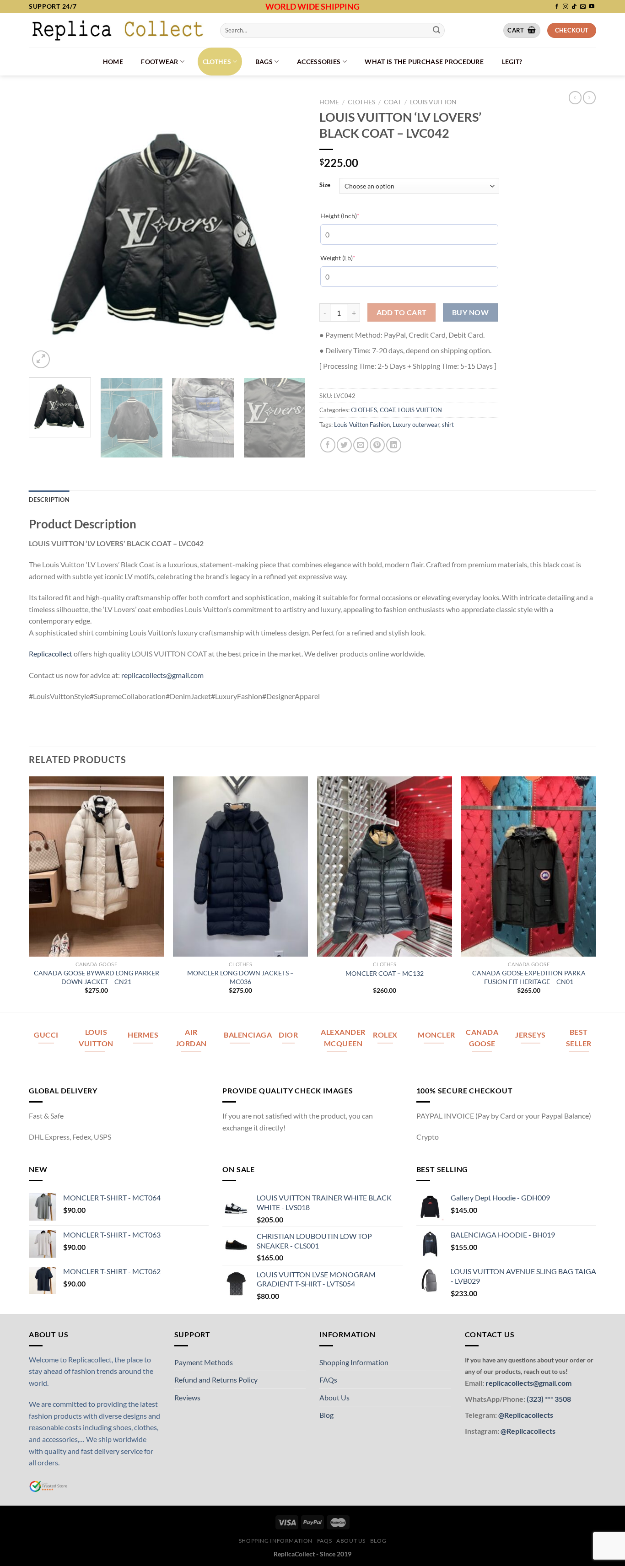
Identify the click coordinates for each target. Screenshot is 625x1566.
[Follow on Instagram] (565, 7)
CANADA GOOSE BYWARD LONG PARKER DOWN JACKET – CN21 (96, 977)
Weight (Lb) (351, 257)
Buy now (470, 312)
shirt (448, 424)
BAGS (264, 61)
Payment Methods (203, 1362)
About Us (334, 1397)
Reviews (187, 1397)
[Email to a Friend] (360, 444)
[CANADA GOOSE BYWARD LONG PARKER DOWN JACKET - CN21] (96, 866)
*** (549, 1398)
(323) (536, 1398)
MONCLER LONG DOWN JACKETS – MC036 (240, 977)
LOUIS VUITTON (433, 102)
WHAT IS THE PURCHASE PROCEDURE (424, 61)
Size (324, 185)
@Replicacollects (525, 1414)
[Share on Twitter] (344, 444)
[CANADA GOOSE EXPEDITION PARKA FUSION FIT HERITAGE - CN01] (528, 866)
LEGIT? (512, 61)
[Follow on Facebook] (557, 7)
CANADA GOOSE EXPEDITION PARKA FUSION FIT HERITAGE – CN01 (529, 977)
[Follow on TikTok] (574, 7)
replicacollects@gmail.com (162, 675)
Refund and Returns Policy (216, 1379)
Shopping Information (353, 1362)
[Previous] (46, 232)
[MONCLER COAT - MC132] (384, 866)
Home (113, 61)
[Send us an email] (583, 7)
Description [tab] (49, 499)
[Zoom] (41, 359)
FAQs (328, 1379)
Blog (326, 1414)
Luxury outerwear (416, 424)
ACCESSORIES (318, 61)
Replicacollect (50, 653)
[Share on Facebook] (327, 444)
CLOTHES (217, 61)
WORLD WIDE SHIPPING (312, 6)
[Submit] (436, 30)
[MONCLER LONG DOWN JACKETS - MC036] (240, 866)
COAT (392, 102)
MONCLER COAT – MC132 (384, 973)
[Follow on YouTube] (591, 7)
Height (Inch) (354, 215)
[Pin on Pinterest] (377, 444)
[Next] (288, 232)
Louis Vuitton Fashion (362, 424)
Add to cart (402, 312)
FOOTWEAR (159, 61)
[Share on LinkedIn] (393, 444)
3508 (562, 1398)
